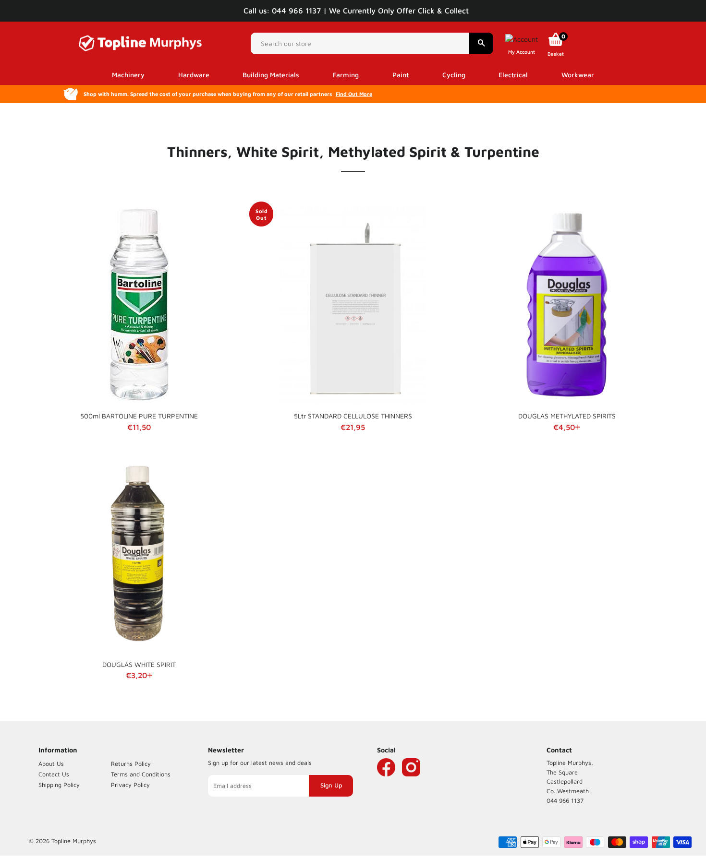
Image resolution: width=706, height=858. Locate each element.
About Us (51, 763)
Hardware (193, 75)
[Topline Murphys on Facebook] (386, 781)
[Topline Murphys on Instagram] (411, 781)
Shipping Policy (59, 784)
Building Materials (271, 75)
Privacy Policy (130, 784)
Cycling (453, 75)
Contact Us (53, 774)
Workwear (577, 75)
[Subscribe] (331, 785)
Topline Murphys (73, 841)
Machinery (128, 75)
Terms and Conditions (140, 774)
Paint (400, 75)
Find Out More (354, 94)
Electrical (513, 75)
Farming (346, 75)
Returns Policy (131, 763)
